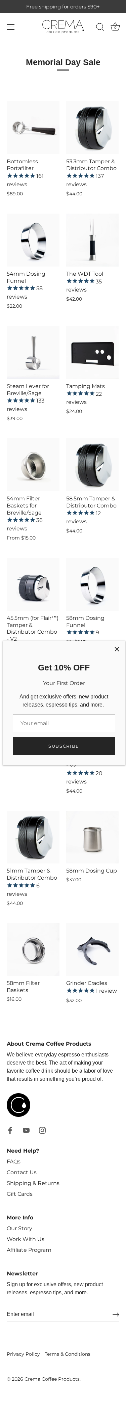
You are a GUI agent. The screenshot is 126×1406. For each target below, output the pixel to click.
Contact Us (22, 1172)
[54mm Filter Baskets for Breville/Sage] (33, 464)
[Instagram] (42, 1130)
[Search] (100, 28)
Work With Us (25, 1239)
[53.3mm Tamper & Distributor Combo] (92, 127)
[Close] (117, 649)
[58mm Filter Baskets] (33, 949)
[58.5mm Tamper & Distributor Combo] (92, 464)
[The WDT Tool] (92, 240)
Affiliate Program (29, 1250)
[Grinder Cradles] (92, 949)
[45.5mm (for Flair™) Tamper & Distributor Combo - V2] (33, 584)
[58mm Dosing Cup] (92, 837)
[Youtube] (26, 1130)
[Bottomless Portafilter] (33, 127)
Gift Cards (20, 1194)
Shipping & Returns (33, 1183)
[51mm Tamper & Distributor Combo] (33, 837)
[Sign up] (116, 1314)
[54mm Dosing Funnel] (33, 240)
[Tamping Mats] (92, 352)
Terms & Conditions (67, 1354)
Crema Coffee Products (52, 1379)
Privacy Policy (23, 1354)
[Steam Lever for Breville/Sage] (33, 352)
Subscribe (63, 746)
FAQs (13, 1161)
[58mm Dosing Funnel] (92, 584)
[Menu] (10, 27)
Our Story (19, 1228)
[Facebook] (10, 1130)
